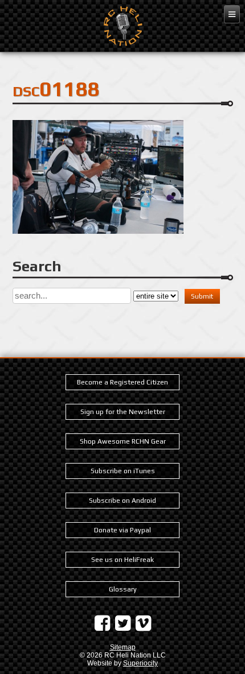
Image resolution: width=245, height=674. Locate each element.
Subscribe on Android (122, 501)
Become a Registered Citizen (122, 382)
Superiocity (140, 663)
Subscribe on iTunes (123, 471)
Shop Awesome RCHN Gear (123, 441)
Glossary (123, 589)
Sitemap (123, 647)
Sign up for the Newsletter (122, 412)
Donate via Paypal (122, 530)
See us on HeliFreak (122, 560)
